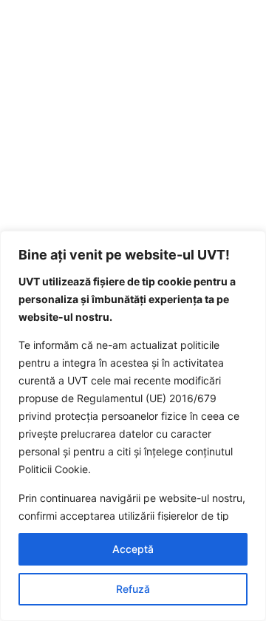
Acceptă (133, 549)
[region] (133, 426)
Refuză (133, 589)
